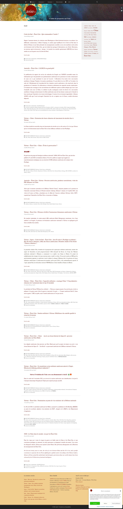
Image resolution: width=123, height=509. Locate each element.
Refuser (105, 503)
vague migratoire (67, 422)
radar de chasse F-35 (45, 422)
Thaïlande (85, 51)
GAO (37, 108)
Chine (29, 137)
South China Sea (90, 49)
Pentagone (74, 389)
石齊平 (74, 272)
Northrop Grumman (71, 421)
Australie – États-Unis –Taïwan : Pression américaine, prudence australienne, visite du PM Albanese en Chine (51, 181)
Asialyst (61, 480)
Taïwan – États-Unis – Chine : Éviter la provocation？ (41, 145)
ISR (54, 108)
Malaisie (89, 41)
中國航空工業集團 (64, 303)
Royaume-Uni (57, 422)
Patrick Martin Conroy (53, 204)
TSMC (43, 391)
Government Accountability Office (46, 108)
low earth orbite (60, 355)
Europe (92, 34)
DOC (29, 231)
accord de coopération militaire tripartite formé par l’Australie (37, 107)
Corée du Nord (87, 32)
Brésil (92, 30)
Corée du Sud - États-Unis (36, 271)
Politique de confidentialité (101, 506)
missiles (34, 137)
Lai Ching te (63, 271)
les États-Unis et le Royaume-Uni (61, 108)
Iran (89, 39)
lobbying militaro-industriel (59, 389)
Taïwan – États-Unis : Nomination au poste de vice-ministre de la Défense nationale (50, 400)
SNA (29, 110)
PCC (49, 231)
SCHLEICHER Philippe (41, 58)
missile (30, 421)
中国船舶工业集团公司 (55, 303)
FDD (39, 231)
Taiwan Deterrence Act (37, 391)
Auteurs (33, 2)
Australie (35, 204)
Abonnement (41, 2)
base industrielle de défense (64, 302)
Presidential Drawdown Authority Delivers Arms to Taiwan (44, 326)
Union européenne (90, 51)
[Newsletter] (65, 2)
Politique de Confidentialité (82, 489)
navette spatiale (63, 421)
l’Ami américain (69, 389)
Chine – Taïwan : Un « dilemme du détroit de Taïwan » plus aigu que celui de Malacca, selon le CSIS (35, 499)
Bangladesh (85, 30)
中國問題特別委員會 (62, 356)
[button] (120, 491)
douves (45, 271)
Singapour (85, 49)
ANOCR (52, 478)
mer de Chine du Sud (88, 43)
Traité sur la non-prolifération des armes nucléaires (45, 110)
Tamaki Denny (54, 272)
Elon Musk (33, 355)
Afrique (89, 25)
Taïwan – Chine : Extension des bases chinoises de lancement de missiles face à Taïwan (48, 119)
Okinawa (74, 271)
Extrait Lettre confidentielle (30, 58)
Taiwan (47, 137)
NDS (67, 170)
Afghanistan (86, 25)
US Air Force (48, 391)
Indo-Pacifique (89, 37)
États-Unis (34, 108)
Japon (51, 271)
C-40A (26, 389)
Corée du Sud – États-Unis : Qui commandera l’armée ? (41, 34)
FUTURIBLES (63, 484)
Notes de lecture (59, 2)
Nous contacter (79, 482)
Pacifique (91, 45)
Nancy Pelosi (39, 137)
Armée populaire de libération (34, 302)
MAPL (41, 303)
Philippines (86, 47)
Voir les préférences (116, 503)
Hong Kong (69, 420)
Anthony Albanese (29, 204)
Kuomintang (57, 271)
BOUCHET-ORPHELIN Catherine (32, 135)
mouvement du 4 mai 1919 (40, 421)
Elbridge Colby (46, 204)
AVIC (58, 302)
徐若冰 (30, 424)
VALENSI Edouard (41, 105)
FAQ (77, 490)
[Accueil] (26, 2)
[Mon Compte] (69, 2)
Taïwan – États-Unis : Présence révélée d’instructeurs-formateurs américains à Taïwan (50, 212)
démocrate (34, 389)
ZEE (97, 53)
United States (96, 51)
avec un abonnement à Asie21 (57, 374)
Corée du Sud (28, 60)
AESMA (58, 484)
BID (71, 302)
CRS (28, 108)
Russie (94, 47)
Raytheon (52, 422)
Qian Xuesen (30, 422)
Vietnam (86, 53)
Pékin (90, 47)
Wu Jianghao (60, 272)
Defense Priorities (33, 170)
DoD (32, 60)
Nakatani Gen (69, 271)
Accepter (95, 503)
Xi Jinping (94, 53)
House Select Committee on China (47, 355)
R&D (40, 422)
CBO (65, 107)
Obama (25, 422)
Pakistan (95, 45)
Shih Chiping (44, 272)
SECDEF (70, 170)
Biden (55, 420)
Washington (90, 53)
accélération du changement (31, 466)
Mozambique (95, 43)
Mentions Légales (80, 485)
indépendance (51, 389)
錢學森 (34, 424)
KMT (54, 271)
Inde (85, 37)
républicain (26, 391)
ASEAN (85, 27)
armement (47, 420)
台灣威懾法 (53, 391)
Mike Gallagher (67, 355)
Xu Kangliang (74, 422)
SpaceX (47, 356)
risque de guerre (59, 466)
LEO (55, 355)
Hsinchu (46, 389)
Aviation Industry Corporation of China (48, 302)
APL (26, 137)
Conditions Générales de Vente (83, 487)
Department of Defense (42, 170)
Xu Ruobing (26, 424)
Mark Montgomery (44, 231)
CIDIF (64, 480)
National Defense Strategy (60, 170)
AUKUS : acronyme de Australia (56, 107)
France (95, 34)
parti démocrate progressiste (29, 272)
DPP (48, 271)
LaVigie (68, 486)
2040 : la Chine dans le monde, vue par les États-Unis (40, 434)
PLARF (44, 137)
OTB (28, 356)
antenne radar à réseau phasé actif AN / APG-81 (35, 420)
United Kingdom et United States (62, 110)
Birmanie (89, 30)
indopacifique (86, 39)
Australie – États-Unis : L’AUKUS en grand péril (39, 68)
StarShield (52, 356)
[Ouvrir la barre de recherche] (97, 2)
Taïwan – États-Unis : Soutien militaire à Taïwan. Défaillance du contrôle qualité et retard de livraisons (50, 314)
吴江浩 (71, 272)
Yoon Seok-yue (66, 272)
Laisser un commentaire (30, 305)
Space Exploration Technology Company (37, 356)
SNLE (31, 110)
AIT (26, 170)
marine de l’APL (46, 303)
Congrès (30, 389)
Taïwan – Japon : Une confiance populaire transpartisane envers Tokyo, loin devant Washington (33, 485)
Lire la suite (27, 55)
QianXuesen (35, 422)
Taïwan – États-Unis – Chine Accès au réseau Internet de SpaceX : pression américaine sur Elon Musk (48, 337)
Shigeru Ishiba (39, 272)
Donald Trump (86, 34)
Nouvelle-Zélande (86, 45)
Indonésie (94, 37)
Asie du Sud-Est (90, 27)
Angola (93, 25)
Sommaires (50, 2)
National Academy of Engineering (53, 421)
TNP (34, 110)
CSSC (36, 303)
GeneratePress (68, 507)
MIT (33, 421)
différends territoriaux (44, 466)
